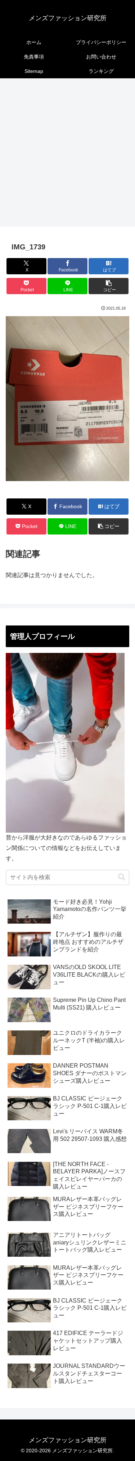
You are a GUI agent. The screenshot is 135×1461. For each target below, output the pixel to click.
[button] (109, 286)
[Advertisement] (67, 154)
